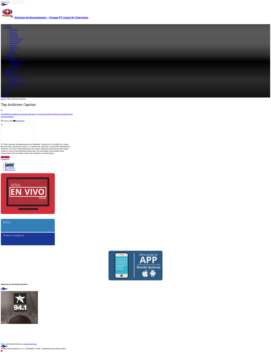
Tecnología (14, 54)
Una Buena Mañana (17, 61)
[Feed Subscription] (1, 110)
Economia (13, 34)
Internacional (15, 41)
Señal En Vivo (11, 74)
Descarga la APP (12, 72)
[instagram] (7, 4)
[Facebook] (1, 4)
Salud (11, 50)
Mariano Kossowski (17, 83)
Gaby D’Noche (15, 67)
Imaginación (14, 63)
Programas (9, 58)
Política (12, 45)
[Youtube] (5, 4)
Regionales (14, 47)
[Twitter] (3, 4)
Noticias (8, 27)
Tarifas (8, 70)
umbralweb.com (30, 344)
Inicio (7, 25)
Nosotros (13, 81)
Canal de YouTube (16, 79)
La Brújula (13, 65)
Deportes (13, 32)
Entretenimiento (16, 38)
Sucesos (12, 52)
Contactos (9, 87)
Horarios (8, 56)
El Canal (8, 76)
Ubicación (13, 85)
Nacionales (14, 43)
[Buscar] (2, 2)
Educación (13, 36)
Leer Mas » (5, 157)
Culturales (13, 30)
